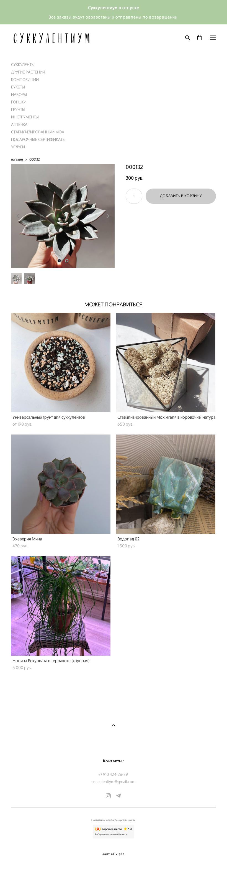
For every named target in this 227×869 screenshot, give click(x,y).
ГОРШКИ (18, 102)
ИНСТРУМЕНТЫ (25, 117)
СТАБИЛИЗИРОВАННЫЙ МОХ (37, 132)
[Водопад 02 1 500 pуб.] (165, 484)
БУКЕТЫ (18, 87)
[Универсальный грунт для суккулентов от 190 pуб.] (60, 362)
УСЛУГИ (18, 147)
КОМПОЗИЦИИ (25, 79)
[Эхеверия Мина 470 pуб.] (60, 484)
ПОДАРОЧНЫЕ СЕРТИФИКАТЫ (38, 139)
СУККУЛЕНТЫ (23, 64)
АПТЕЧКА (19, 124)
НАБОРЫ (19, 94)
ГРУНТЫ (18, 109)
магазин (17, 159)
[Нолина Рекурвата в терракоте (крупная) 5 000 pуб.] (60, 606)
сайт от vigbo (113, 854)
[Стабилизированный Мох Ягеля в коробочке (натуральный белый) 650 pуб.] (165, 362)
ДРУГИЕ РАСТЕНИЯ (28, 72)
